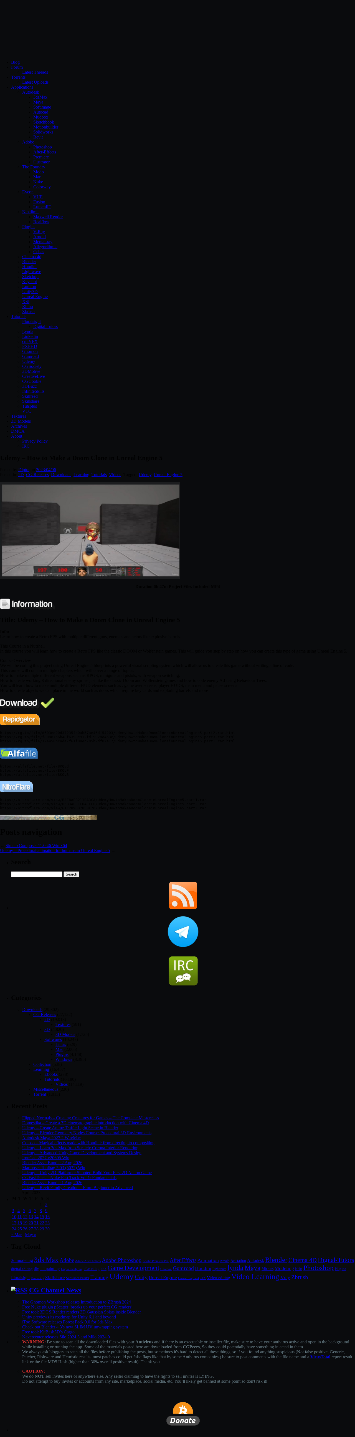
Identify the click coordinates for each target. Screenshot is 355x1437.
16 (47, 1216)
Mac (59, 1049)
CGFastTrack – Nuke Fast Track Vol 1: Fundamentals (69, 1177)
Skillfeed (30, 396)
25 (19, 1228)
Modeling (284, 1268)
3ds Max (46, 1259)
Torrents (18, 77)
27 (31, 1228)
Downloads (61, 474)
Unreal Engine (35, 296)
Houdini (29, 266)
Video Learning (255, 1276)
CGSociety (32, 366)
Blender (29, 261)
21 (36, 1222)
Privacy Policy (35, 441)
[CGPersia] (48, 818)
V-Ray (39, 231)
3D (47, 1029)
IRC (26, 446)
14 (36, 1216)
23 (47, 1222)
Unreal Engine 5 (168, 474)
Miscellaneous (45, 1089)
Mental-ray (42, 241)
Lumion (29, 286)
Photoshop (42, 147)
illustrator (41, 162)
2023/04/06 (46, 469)
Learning (81, 474)
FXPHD (29, 346)
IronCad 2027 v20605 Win (45, 1157)
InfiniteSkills (33, 391)
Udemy (28, 361)
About (16, 436)
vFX (203, 1278)
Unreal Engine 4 (188, 1278)
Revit (38, 137)
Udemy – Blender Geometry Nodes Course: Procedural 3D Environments (86, 1132)
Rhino (27, 306)
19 (25, 1222)
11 (19, 1216)
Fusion (39, 201)
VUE (38, 196)
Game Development (133, 1267)
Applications (22, 87)
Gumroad (30, 356)
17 (14, 1222)
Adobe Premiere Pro (156, 1260)
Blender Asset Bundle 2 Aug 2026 (52, 1162)
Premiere (41, 157)
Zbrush (28, 311)
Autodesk (30, 92)
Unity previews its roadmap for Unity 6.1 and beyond (69, 1317)
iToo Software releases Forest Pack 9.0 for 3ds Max (67, 1322)
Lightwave (31, 271)
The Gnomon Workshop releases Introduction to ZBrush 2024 (76, 1302)
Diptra (23, 469)
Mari (37, 177)
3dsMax (40, 97)
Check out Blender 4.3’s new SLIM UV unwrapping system (75, 1327)
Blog (15, 62)
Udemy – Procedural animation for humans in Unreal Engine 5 (55, 850)
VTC (26, 411)
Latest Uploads (35, 82)
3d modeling (22, 1260)
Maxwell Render (48, 216)
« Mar (16, 1234)
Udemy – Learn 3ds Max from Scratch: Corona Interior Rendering (80, 1147)
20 (31, 1222)
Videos (115, 474)
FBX (103, 1269)
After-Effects (44, 152)
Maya (38, 102)
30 (47, 1228)
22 (42, 1222)
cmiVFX (30, 341)
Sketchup (30, 276)
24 (14, 1228)
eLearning (92, 1269)
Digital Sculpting (72, 1269)
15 (42, 1216)
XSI (25, 301)
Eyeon (28, 191)
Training (99, 1277)
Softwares (53, 1039)
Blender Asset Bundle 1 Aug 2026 (52, 1182)
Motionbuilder (45, 127)
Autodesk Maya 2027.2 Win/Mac (51, 1137)
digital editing (22, 1269)
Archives (19, 426)
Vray (285, 1277)
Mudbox (40, 117)
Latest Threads (35, 72)
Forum (17, 67)
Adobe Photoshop (121, 1260)
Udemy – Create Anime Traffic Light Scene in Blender (70, 1127)
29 (42, 1228)
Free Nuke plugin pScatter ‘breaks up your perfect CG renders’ (77, 1307)
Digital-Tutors (45, 326)
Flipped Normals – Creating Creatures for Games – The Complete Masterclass (90, 1117)
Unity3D (30, 291)
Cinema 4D (302, 1260)
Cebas (38, 251)
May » (30, 1234)
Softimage (42, 107)
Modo (38, 172)
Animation (208, 1260)
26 (25, 1228)
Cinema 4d (31, 256)
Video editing (218, 1277)
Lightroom (219, 1269)
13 (31, 1216)
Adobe (28, 142)
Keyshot (29, 281)
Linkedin (30, 336)
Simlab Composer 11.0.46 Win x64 (36, 845)
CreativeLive (33, 376)
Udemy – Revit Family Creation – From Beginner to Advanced (77, 1187)
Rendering (37, 1278)
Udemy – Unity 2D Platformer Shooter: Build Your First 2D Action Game (87, 1172)
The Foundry (33, 167)
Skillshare (30, 401)
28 (36, 1228)
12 (25, 1216)
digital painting (47, 1268)
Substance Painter (77, 1278)
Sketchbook (43, 122)
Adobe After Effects (88, 1260)
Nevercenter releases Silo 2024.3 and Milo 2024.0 (66, 1337)
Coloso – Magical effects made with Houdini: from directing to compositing (88, 1142)
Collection (42, 1064)
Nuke (38, 181)
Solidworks (43, 132)
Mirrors (267, 1269)
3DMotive (31, 371)
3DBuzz (29, 386)
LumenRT (42, 206)
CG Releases (37, 474)
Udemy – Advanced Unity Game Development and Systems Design (81, 1152)
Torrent (39, 1094)
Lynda (27, 331)
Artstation (238, 1261)
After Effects (183, 1260)
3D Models (21, 421)
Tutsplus (29, 406)
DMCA (18, 431)
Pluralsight (31, 321)
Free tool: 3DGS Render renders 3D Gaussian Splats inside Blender (81, 1312)
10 (14, 1216)
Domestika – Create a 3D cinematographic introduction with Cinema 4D (85, 1122)
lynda (235, 1268)
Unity (141, 1277)
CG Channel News (55, 1290)
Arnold (39, 236)
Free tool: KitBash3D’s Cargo (48, 1332)
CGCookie (31, 381)
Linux (60, 1044)
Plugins (28, 226)
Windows (63, 1059)
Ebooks (51, 1074)
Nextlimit (30, 211)
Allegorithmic (45, 246)
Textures (18, 416)
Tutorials (18, 316)
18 (19, 1222)
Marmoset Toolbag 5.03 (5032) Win (53, 1167)
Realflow (41, 221)
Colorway (42, 186)
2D (21, 474)
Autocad (40, 112)
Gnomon (30, 351)
